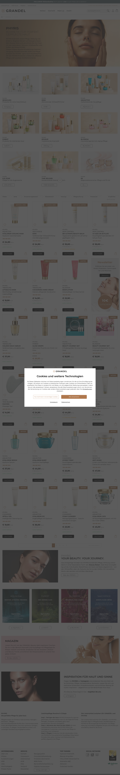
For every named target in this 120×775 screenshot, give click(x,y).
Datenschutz (65, 402)
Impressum (54, 402)
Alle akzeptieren (74, 397)
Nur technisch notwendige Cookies (46, 397)
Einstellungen (87, 389)
